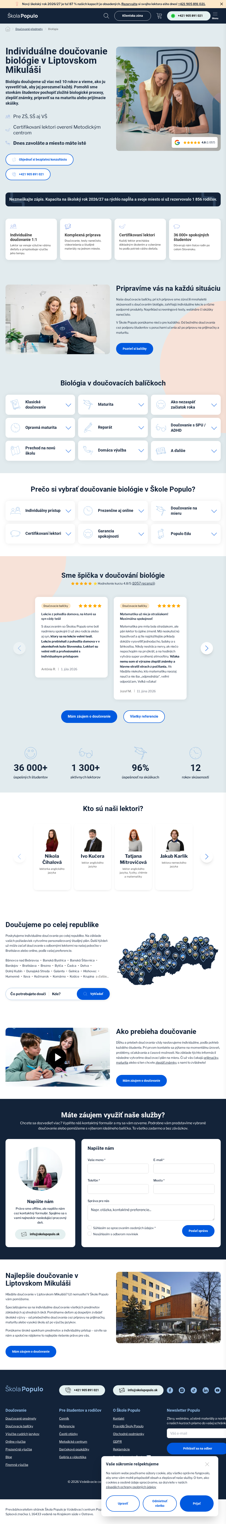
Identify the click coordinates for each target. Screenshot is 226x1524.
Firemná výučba (17, 1465)
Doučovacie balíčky (19, 1426)
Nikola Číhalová (52, 859)
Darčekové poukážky (74, 1449)
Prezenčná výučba (19, 1449)
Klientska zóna (132, 15)
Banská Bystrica (54, 960)
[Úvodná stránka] (23, 16)
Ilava (26, 976)
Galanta (59, 971)
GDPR (117, 1441)
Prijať (197, 1503)
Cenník (64, 1418)
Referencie (67, 1426)
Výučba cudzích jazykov (23, 1434)
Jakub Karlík (174, 856)
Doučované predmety (21, 1418)
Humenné (12, 976)
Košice (74, 976)
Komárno (59, 976)
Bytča (59, 965)
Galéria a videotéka (72, 1457)
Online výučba (16, 1441)
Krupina (88, 976)
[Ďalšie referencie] (207, 648)
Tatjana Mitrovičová (133, 859)
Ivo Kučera (92, 856)
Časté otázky (68, 1434)
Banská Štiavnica (82, 960)
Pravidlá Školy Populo (128, 1426)
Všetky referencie (144, 716)
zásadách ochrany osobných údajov (131, 1487)
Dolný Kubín (14, 971)
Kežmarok (41, 976)
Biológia (53, 29)
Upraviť (123, 1503)
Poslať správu (198, 1231)
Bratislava (29, 965)
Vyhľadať (96, 994)
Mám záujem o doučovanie (89, 716)
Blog (9, 1457)
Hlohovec (90, 971)
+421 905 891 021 (31, 174)
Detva (84, 965)
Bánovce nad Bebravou (22, 960)
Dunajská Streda (38, 971)
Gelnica (74, 971)
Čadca (71, 965)
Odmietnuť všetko (159, 1503)
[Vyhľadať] (106, 16)
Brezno (46, 965)
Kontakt (118, 1418)
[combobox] (184, 1189)
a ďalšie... (102, 976)
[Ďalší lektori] (207, 856)
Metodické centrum (73, 1441)
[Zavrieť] (221, 4)
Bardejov (12, 965)
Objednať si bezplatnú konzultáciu (43, 159)
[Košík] (159, 16)
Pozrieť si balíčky (135, 348)
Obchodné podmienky (128, 1434)
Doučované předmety (29, 29)
